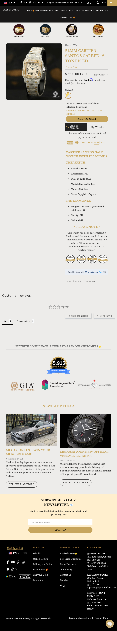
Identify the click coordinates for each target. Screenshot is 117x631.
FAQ (62, 585)
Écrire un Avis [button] (106, 316)
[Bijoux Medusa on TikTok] (43, 3)
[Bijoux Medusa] (11, 10)
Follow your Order (42, 564)
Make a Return (40, 559)
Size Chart (100, 74)
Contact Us (65, 575)
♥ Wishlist (66, 17)
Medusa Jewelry (22, 618)
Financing (38, 580)
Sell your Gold (40, 575)
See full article (21, 484)
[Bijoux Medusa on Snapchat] (39, 3)
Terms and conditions (80, 618)
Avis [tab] (5, 321)
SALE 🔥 (30, 10)
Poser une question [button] (79, 316)
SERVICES (87, 10)
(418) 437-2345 (98, 563)
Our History (66, 569)
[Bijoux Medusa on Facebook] (21, 3)
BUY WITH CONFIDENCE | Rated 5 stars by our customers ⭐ (58, 346)
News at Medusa (58, 406)
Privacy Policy (102, 618)
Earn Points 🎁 (40, 569)
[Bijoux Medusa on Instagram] (34, 3)
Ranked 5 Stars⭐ (68, 553)
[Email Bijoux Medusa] (47, 3)
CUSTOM (74, 10)
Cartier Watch (72, 45)
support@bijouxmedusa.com (101, 587)
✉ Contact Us (74, 3)
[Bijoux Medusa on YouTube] (25, 3)
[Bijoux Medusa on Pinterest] (30, 3)
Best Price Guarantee (70, 559)
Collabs (63, 580)
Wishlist (37, 553)
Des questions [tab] (23, 321)
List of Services (67, 564)
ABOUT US (101, 10)
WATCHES (60, 10)
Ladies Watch (91, 281)
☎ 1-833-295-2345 (57, 3)
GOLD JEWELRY (44, 10)
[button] (110, 624)
